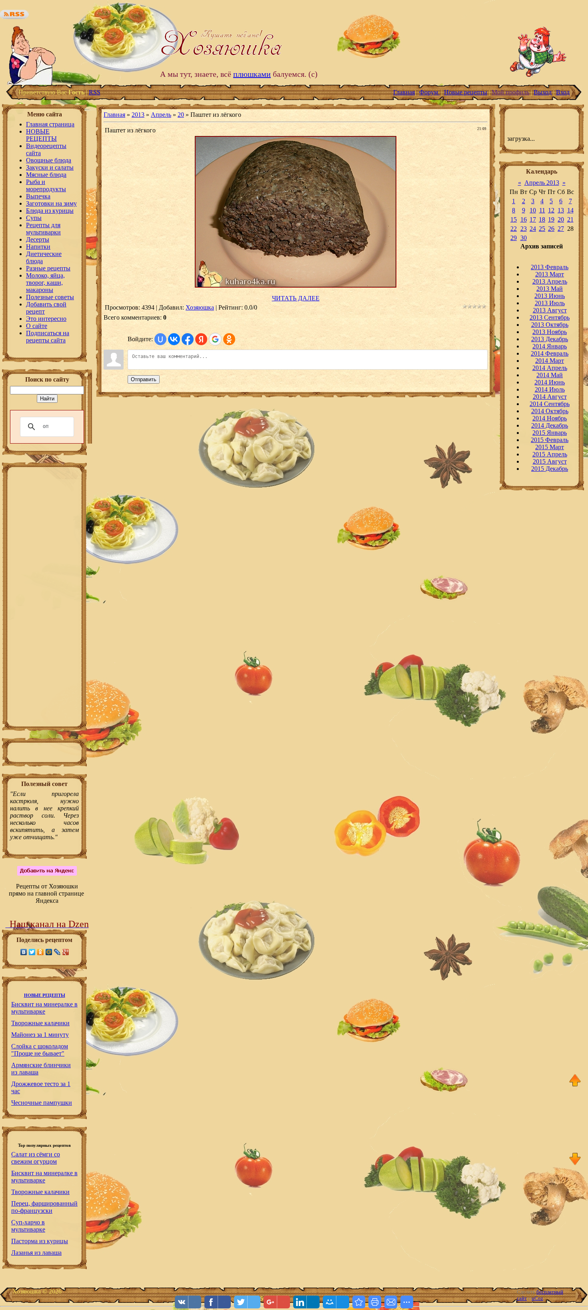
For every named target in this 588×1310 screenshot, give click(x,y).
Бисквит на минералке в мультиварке (44, 1008)
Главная (404, 92)
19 (551, 219)
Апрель (161, 114)
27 (561, 228)
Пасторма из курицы (39, 1241)
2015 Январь (549, 432)
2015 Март (549, 447)
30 (523, 237)
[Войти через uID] (160, 339)
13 (561, 210)
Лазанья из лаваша (36, 1252)
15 (513, 219)
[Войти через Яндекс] (201, 339)
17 (533, 219)
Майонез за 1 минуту (40, 1034)
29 (513, 237)
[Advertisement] (44, 599)
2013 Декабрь (549, 339)
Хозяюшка (200, 307)
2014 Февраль (549, 353)
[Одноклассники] (40, 952)
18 (542, 219)
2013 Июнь (549, 295)
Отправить (143, 379)
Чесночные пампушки (41, 1102)
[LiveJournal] (57, 952)
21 (570, 219)
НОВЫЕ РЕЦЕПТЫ (44, 995)
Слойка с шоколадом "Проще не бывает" (39, 1050)
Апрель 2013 (541, 182)
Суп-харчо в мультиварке (28, 1226)
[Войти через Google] (215, 339)
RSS (94, 92)
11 (542, 210)
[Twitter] (32, 952)
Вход (563, 92)
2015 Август (550, 461)
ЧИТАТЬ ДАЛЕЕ (296, 298)
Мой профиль (510, 92)
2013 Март (549, 274)
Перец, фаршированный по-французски (44, 1207)
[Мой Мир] (49, 952)
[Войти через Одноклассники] (229, 339)
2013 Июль (550, 303)
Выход (543, 92)
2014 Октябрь (549, 411)
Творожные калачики (40, 1023)
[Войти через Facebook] (188, 339)
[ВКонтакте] (24, 952)
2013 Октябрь (549, 324)
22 (513, 228)
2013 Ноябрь (549, 331)
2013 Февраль (549, 267)
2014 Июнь (549, 382)
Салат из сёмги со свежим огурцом (35, 1158)
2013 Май (549, 288)
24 (533, 228)
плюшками (252, 74)
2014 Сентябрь (550, 403)
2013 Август (550, 310)
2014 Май (549, 375)
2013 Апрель (549, 281)
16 (523, 219)
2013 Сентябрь (550, 317)
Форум (429, 92)
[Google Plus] (66, 952)
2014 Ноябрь (549, 418)
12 (551, 210)
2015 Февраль (549, 439)
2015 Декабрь (549, 468)
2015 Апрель (549, 454)
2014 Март (549, 360)
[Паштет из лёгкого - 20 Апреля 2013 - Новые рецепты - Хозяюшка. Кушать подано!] (358, 1302)
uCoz (537, 1298)
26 (551, 228)
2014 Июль (550, 389)
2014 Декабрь (549, 425)
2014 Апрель (549, 367)
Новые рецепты (465, 92)
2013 (138, 114)
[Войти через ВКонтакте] (174, 339)
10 (533, 210)
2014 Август (550, 396)
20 (181, 114)
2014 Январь (549, 346)
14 (570, 210)
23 (523, 228)
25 (542, 228)
